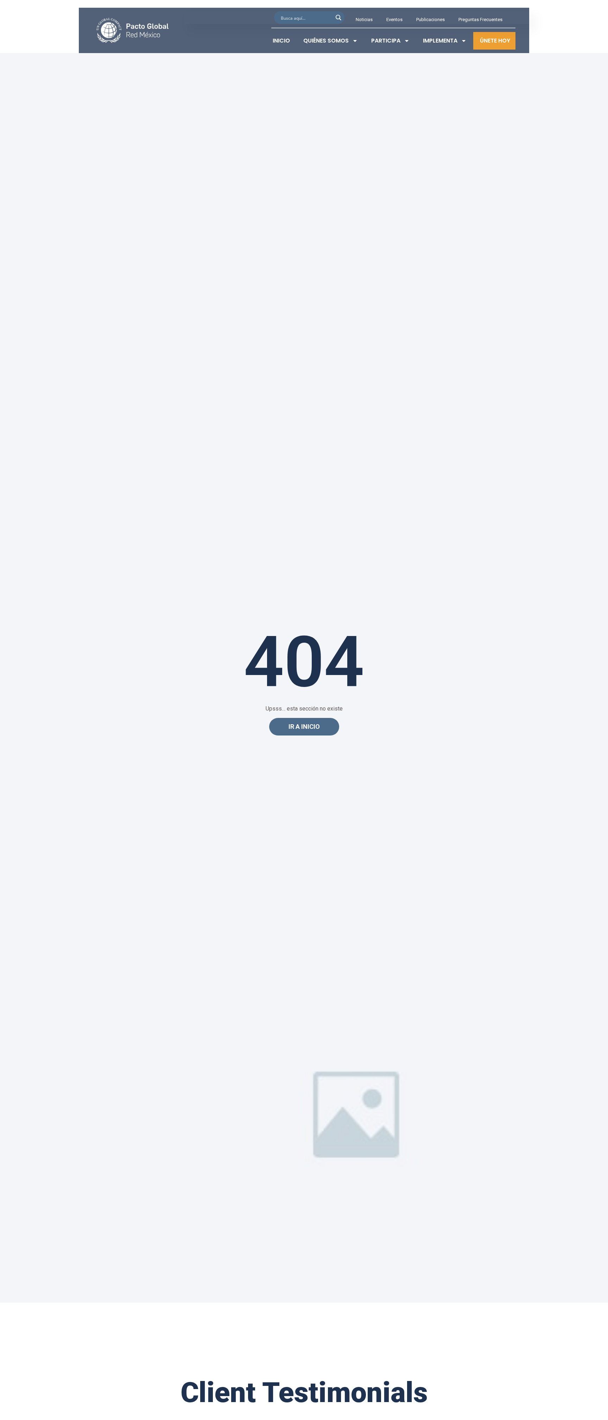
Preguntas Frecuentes (480, 19)
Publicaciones (430, 19)
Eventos (394, 19)
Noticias (364, 19)
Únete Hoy (495, 41)
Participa (385, 41)
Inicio (281, 41)
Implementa (440, 41)
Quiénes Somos (326, 41)
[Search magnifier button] (338, 17)
